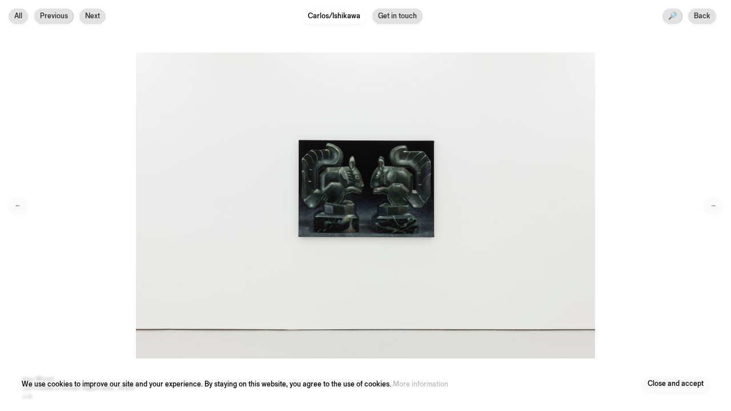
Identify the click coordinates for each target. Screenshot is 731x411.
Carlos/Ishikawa (334, 16)
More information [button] (420, 384)
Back (702, 16)
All (18, 16)
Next (92, 16)
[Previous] (183, 205)
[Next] (548, 205)
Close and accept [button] (676, 384)
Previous (54, 16)
